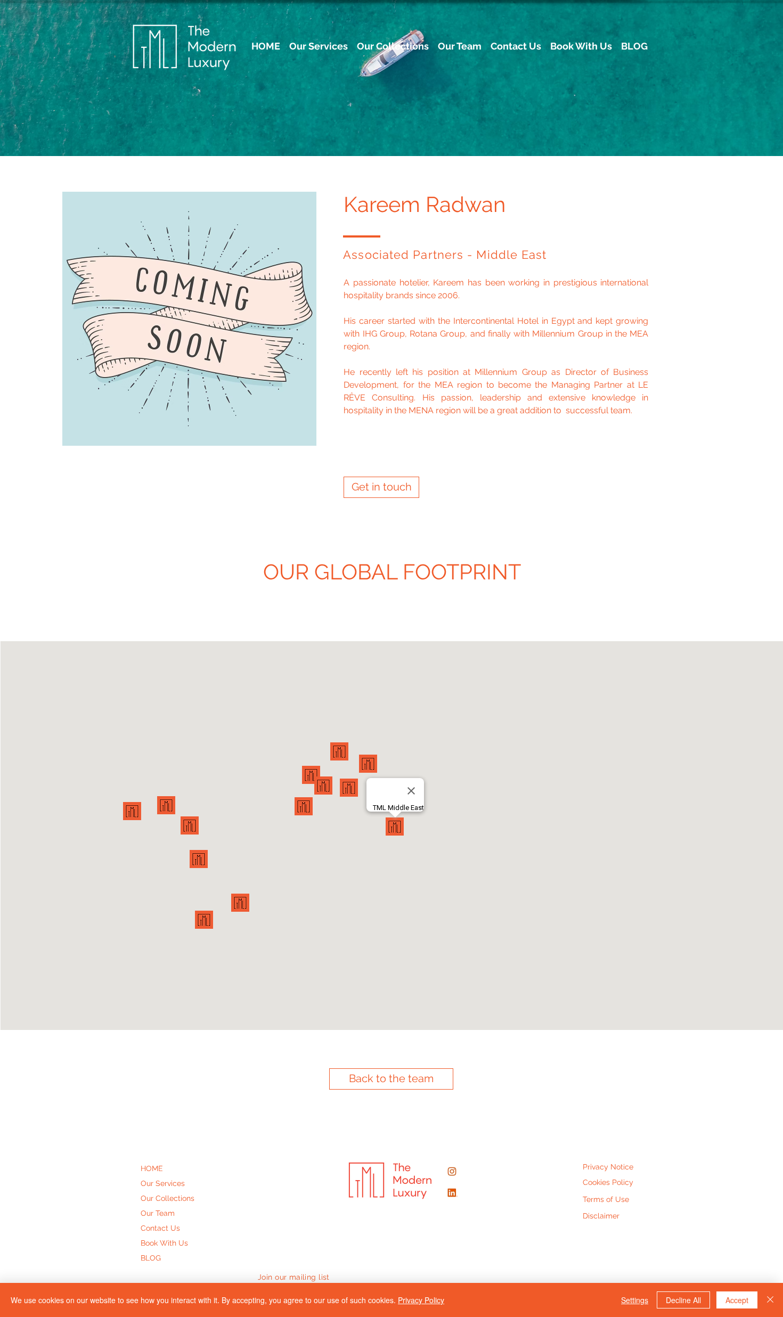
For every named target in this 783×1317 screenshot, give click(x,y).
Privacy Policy (421, 1300)
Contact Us (160, 1228)
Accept (736, 1300)
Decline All (683, 1300)
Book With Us (164, 1243)
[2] (452, 1171)
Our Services (163, 1183)
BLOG (151, 1258)
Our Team (158, 1213)
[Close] (770, 1299)
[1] (452, 1192)
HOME (152, 1168)
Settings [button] (634, 1300)
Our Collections (167, 1198)
